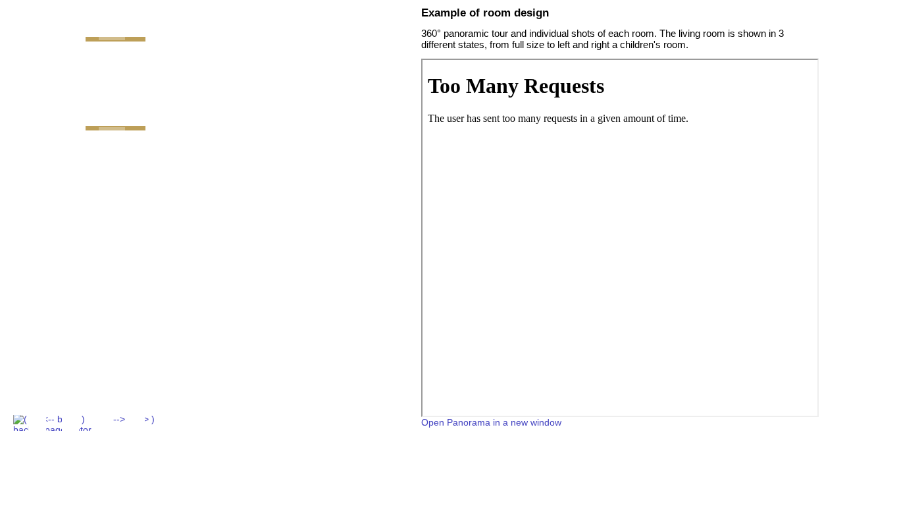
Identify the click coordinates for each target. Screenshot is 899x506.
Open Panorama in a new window (491, 422)
